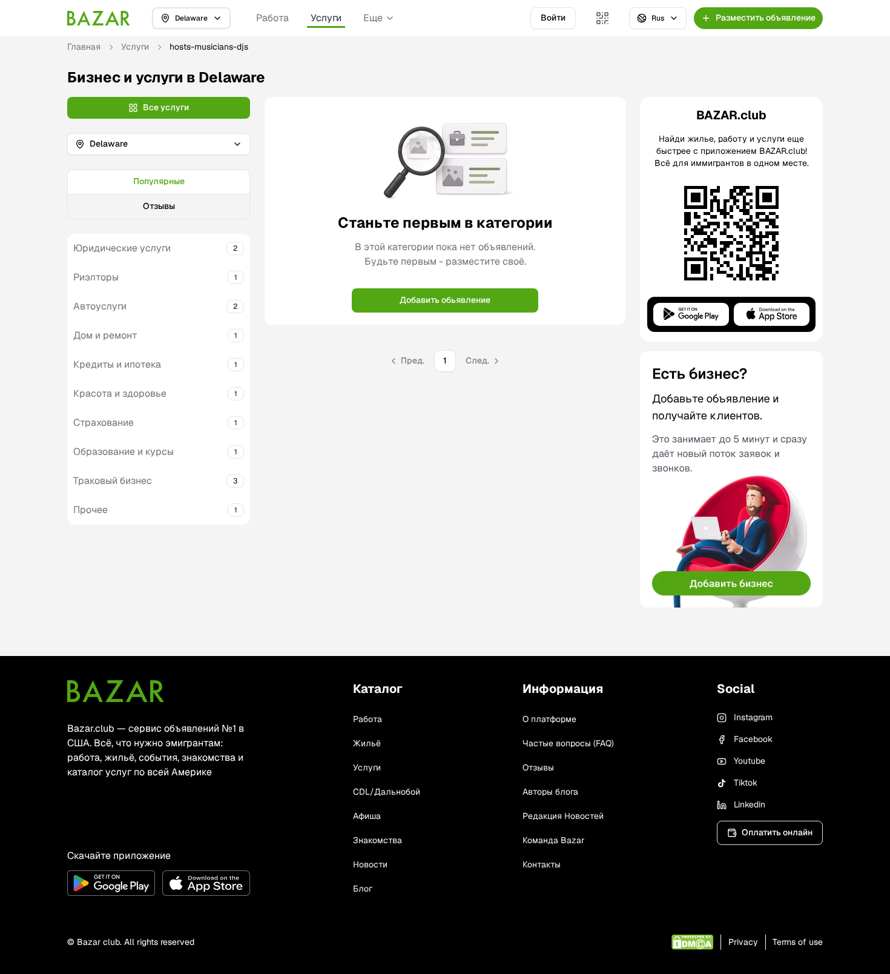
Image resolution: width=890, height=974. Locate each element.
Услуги (326, 18)
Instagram (753, 717)
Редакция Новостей (563, 815)
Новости (370, 864)
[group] (158, 194)
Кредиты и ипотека (117, 364)
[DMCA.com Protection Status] (692, 942)
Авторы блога (550, 791)
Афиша (367, 815)
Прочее (90, 509)
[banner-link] (731, 479)
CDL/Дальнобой (386, 791)
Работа (272, 18)
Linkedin (749, 804)
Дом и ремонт (105, 335)
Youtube (749, 760)
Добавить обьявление (445, 299)
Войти (553, 17)
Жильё (367, 743)
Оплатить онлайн (777, 832)
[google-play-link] (111, 883)
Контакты (541, 864)
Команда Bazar (553, 840)
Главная (84, 46)
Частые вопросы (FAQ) (568, 743)
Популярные (159, 181)
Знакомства (377, 840)
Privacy (743, 941)
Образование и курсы (123, 451)
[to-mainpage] (115, 691)
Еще (373, 18)
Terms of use (798, 941)
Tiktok (745, 782)
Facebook (753, 739)
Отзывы (159, 205)
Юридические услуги (122, 248)
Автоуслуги (100, 306)
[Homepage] (98, 18)
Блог (362, 888)
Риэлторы (96, 277)
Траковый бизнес (112, 480)
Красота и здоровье (119, 393)
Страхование (103, 422)
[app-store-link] (206, 883)
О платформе (549, 719)
